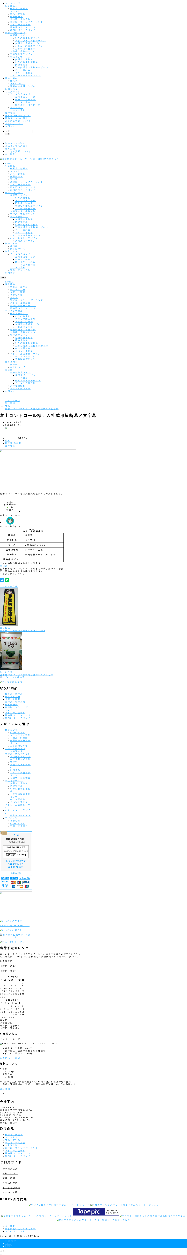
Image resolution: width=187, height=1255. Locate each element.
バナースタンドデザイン (24, 238)
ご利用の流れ (10, 1169)
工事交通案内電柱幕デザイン (31, 67)
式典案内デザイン (25, 241)
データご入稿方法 (25, 99)
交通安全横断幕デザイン (29, 43)
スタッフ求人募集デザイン (30, 41)
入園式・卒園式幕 (20, 778)
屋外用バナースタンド (23, 27)
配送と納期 (9, 1178)
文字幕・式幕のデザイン (24, 51)
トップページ (12, 3)
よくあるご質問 (11, 1188)
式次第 (14, 762)
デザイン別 (11, 818)
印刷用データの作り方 (28, 105)
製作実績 (10, 113)
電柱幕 (14, 179)
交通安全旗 (16, 17)
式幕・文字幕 (17, 14)
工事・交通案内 (19, 826)
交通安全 (15, 821)
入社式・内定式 (9, 586)
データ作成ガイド (20, 94)
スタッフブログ (14, 124)
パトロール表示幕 (20, 25)
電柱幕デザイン (19, 57)
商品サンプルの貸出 (16, 118)
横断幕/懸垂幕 (13, 443)
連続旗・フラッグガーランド (26, 22)
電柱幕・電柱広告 (20, 19)
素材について (17, 83)
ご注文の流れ (17, 110)
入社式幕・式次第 (20, 757)
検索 (7, 134)
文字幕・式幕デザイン (23, 214)
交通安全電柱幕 (24, 59)
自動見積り (11, 89)
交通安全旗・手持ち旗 (23, 211)
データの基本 (23, 102)
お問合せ (10, 126)
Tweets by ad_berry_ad (15, 925)
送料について (10, 1173)
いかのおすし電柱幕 (26, 62)
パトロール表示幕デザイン (25, 75)
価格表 (14, 81)
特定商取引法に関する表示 (20, 1229)
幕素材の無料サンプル (23, 86)
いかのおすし (23, 198)
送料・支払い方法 (20, 270)
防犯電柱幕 (21, 65)
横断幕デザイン (19, 35)
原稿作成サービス (25, 97)
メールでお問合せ (13, 1192)
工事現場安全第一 (25, 49)
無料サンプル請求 (15, 143)
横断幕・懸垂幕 (19, 9)
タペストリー (17, 11)
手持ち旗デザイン (15, 749)
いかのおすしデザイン (28, 38)
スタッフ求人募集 (25, 201)
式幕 (7, 440)
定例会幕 (15, 770)
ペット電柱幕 (23, 70)
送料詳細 (5, 1089)
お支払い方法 (10, 1183)
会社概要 (10, 154)
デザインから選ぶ (15, 33)
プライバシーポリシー (18, 1231)
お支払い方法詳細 (10, 1058)
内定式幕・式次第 (20, 759)
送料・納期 (16, 108)
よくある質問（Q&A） (18, 121)
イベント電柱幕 (24, 73)
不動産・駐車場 (24, 203)
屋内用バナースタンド (23, 30)
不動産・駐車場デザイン (29, 46)
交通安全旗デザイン (21, 54)
